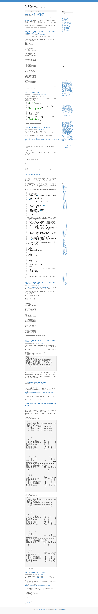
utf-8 (68, 134)
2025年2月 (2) (64, 189)
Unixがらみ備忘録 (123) (66, 30)
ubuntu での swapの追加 (32, 92)
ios (67, 95)
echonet (71, 84)
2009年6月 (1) (64, 258)
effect (62, 85)
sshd (67, 127)
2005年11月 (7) (64, 283)
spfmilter (64, 127)
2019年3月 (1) (64, 232)
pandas (63, 111)
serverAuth (69, 122)
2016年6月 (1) (64, 242)
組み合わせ (67, 146)
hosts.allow (67, 91)
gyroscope (70, 90)
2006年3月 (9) (64, 279)
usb (67, 134)
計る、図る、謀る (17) (65, 28)
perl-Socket (65, 112)
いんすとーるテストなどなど (41, 34)
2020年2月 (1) (64, 226)
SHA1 (68, 123)
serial (67, 122)
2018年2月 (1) (64, 238)
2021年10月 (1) (64, 213)
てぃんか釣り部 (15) (65, 27)
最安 (70, 145)
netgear (64, 109)
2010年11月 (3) (64, 253)
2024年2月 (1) (64, 198)
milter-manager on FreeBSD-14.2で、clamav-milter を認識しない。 (40, 341)
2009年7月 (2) (64, 257)
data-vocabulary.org (64, 82)
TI (67, 132)
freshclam (66, 88)
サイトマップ (65, 139)
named (69, 108)
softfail (63, 126)
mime (71, 104)
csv (70, 81)
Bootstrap (40, 609)
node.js (68, 109)
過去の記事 (29, 602)
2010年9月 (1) (64, 255)
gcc (69, 88)
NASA (70, 108)
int (71, 94)
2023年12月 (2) (64, 200)
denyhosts (66, 83)
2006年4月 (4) (64, 278)
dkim (69, 83)
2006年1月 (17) (64, 281)
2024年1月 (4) (64, 199)
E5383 (65, 84)
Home (27, 11)
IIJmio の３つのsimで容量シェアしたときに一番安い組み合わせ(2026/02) (40, 32)
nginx (66, 109)
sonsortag (65, 126)
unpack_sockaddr (64, 134)
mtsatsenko (69, 107)
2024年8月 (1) (64, 193)
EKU (64, 85)
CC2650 (63, 77)
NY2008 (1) (64, 29)
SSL (69, 127)
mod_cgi (67, 105)
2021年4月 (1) (64, 214)
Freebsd (70, 87)
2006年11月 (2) (64, 271)
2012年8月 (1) (64, 250)
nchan (72, 108)
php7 (69, 112)
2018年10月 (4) (64, 234)
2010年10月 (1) (64, 254)
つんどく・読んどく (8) (66, 26)
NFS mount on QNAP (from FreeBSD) (36, 382)
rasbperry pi (70, 115)
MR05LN (66, 107)
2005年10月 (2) (64, 284)
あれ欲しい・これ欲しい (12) (67, 22)
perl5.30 (68, 112)
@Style (56, 609)
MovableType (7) (65, 18)
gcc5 (72, 88)
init (70, 94)
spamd (72, 126)
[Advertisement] (67, 49)
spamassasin (69, 126)
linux (71, 98)
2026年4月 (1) (64, 185)
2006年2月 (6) (64, 280)
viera (69, 134)
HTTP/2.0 (70, 91)
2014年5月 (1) (64, 246)
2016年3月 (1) (64, 243)
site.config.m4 (64, 124)
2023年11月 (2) (64, 201)
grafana (68, 90)
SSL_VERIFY (63, 128)
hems (63, 91)
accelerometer (64, 69)
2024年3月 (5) (64, 197)
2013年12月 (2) (64, 247)
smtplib (65, 125)
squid (66, 127)
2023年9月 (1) (64, 202)
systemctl (63, 132)
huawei (64, 92)
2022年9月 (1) (64, 207)
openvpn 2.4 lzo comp (70, 110)
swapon (69, 129)
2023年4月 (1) (64, 204)
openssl (65, 110)
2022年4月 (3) (64, 210)
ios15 (71, 95)
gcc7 (64, 89)
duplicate (63, 84)
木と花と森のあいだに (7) (66, 31)
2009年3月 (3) (64, 260)
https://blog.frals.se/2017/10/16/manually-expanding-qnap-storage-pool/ (37, 155)
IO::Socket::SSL (64, 95)
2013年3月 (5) (64, 249)
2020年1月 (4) (64, 227)
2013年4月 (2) (64, 248)
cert (62, 78)
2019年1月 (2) (64, 233)
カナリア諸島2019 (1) (65, 20)
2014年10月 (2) (64, 245)
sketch (70, 124)
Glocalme (63, 90)
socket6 (72, 125)
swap (67, 129)
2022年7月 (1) (64, 208)
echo (68, 84)
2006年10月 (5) (64, 272)
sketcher (63, 125)
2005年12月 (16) (65, 282)
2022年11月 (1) (64, 206)
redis (69, 117)
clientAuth (65, 79)
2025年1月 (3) (64, 190)
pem (64, 111)
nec (62, 109)
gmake (65, 90)
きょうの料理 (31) (65, 25)
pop (72, 112)
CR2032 (69, 81)
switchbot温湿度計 (64, 130)
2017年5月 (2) (64, 239)
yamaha (63, 137)
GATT (68, 88)
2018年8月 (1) (64, 236)
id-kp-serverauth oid (70, 92)
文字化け (67, 145)
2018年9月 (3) (64, 235)
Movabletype (68, 106)
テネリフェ (71, 141)
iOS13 (69, 95)
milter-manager (67, 104)
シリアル (68, 139)
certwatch (67, 78)
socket (70, 125)
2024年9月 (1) (64, 192)
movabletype (64, 106)
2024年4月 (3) (64, 196)
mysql (67, 108)
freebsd (63, 87)
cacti (69, 74)
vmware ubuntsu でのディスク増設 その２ (37, 573)
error (71, 85)
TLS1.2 (69, 132)
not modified (70, 109)
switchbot (71, 129)
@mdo (44, 609)
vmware (65, 135)
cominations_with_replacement (66, 80)
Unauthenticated (70, 133)
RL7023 (71, 118)
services (63, 123)
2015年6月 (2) (64, 244)
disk (68, 83)
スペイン (71, 139)
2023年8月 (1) (64, 203)
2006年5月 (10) (64, 277)
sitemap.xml (67, 124)
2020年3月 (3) (64, 225)
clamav (69, 78)
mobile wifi (63, 105)
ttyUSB (63, 133)
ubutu (67, 133)
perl (66, 111)
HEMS (65, 91)
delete (64, 83)
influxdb (69, 94)
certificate (64, 78)
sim (69, 123)
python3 (64, 115)
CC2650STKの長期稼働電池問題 (34, 14)
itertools (63, 97)
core (64, 81)
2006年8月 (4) (64, 274)
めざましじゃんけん (69, 137)
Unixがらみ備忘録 (40, 15)
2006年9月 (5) (64, 273)
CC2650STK (67, 77)
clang (62, 79)
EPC (70, 85)
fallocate (68, 86)
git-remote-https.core (68, 89)
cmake (67, 79)
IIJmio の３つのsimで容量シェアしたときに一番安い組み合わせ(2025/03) (40, 283)
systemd (66, 132)
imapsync (70, 93)
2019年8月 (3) (64, 230)
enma (68, 85)
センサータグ (67, 141)
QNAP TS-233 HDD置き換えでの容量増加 (37, 128)
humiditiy (66, 92)
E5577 (67, 84)
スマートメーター (65, 140)
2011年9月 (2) (64, 252)
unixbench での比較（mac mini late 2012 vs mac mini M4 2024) (40, 404)
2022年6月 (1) (64, 209)
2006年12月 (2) (64, 270)
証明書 (66, 147)
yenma (65, 137)
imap (65, 93)
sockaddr (67, 125)
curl (71, 81)
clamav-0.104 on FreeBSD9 (33, 174)
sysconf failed (68, 130)
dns (71, 83)
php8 (71, 112)
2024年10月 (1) (64, 191)
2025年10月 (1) (64, 187)
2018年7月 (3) (64, 237)
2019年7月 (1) (64, 231)
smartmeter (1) (64, 19)
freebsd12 (63, 88)
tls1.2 (70, 132)
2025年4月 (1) (64, 188)
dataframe (68, 82)
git (65, 89)
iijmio (63, 93)
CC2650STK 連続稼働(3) (29, 20)
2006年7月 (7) (64, 275)
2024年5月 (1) (64, 195)
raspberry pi (64, 116)
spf (62, 127)
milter (63, 104)
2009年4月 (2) (64, 259)
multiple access (64, 108)
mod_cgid (69, 105)
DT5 (72, 83)
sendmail (64, 121)
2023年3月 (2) (64, 205)
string (66, 128)
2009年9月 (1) (64, 256)
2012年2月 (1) (64, 251)
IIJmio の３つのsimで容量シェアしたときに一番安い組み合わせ (38, 287)
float (69, 86)
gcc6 (62, 89)
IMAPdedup (67, 93)
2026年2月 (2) (64, 186)
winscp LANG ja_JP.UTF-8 (68, 136)
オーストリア (68, 138)
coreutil (66, 81)
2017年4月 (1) (64, 240)
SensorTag (65, 122)
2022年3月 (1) (64, 211)
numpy (63, 110)
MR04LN (63, 107)
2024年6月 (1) (64, 194)
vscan (67, 135)
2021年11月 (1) (64, 212)
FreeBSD (67, 87)
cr (67, 81)
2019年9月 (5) (64, 229)
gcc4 (71, 88)
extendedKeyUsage (64, 86)
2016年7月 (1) (64, 241)
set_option (65, 123)
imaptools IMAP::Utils (64, 94)
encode (66, 85)
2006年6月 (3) (64, 276)
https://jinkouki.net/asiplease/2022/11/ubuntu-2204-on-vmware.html (38, 577)
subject (68, 128)
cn (68, 79)
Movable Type (64, 609)
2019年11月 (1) (64, 228)
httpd (62, 92)
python (68, 114)
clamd (71, 78)
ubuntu (65, 133)
